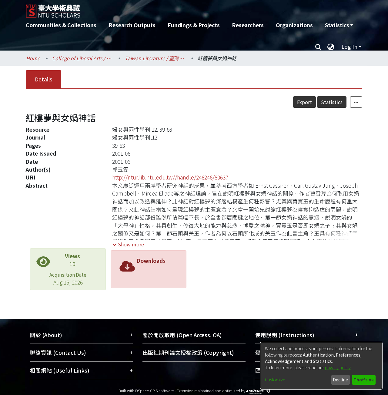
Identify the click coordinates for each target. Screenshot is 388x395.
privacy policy (338, 367)
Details (43, 79)
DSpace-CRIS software (154, 390)
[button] (128, 244)
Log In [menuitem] (349, 46)
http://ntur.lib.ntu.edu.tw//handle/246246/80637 (170, 177)
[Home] (161, 9)
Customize (275, 380)
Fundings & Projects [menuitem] (194, 25)
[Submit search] (318, 46)
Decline (340, 380)
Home (33, 58)
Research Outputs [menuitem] (132, 25)
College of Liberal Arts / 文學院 (82, 58)
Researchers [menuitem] (248, 25)
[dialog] (321, 365)
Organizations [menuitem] (294, 25)
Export (304, 102)
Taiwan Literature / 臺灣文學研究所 (155, 58)
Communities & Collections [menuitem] (61, 25)
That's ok (363, 380)
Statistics (332, 102)
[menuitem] (339, 25)
